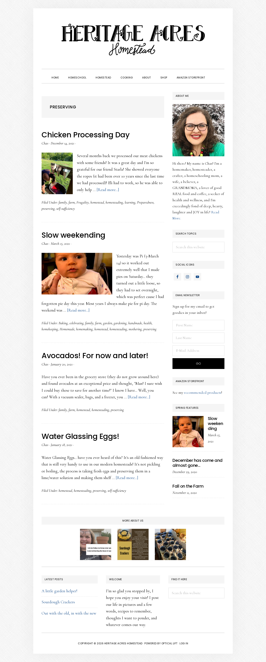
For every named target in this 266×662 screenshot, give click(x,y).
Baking (63, 323)
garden (107, 323)
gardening (120, 323)
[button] (214, 73)
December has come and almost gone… (197, 462)
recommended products (202, 392)
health (148, 323)
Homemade (67, 329)
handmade (135, 323)
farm (72, 202)
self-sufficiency (65, 208)
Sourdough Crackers (58, 602)
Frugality (82, 202)
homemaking (84, 329)
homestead (97, 202)
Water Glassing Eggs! (80, 436)
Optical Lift (169, 643)
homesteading (114, 202)
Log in (184, 643)
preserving (48, 208)
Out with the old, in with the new (69, 613)
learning (130, 202)
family (63, 202)
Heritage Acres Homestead (133, 39)
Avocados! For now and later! (95, 355)
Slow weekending (73, 235)
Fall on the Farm (187, 486)
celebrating (76, 323)
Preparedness (145, 202)
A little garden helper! (59, 591)
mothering (135, 329)
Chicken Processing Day (85, 134)
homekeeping (50, 329)
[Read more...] (108, 189)
